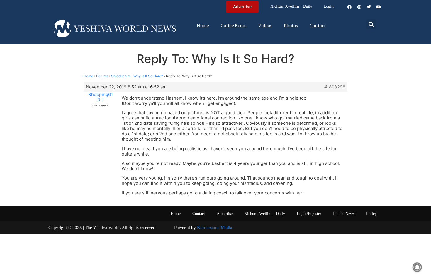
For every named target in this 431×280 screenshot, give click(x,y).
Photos (291, 26)
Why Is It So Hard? (148, 76)
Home (203, 26)
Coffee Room (234, 26)
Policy (371, 213)
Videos (265, 26)
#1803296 (334, 87)
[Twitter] (369, 7)
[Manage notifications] (417, 267)
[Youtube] (378, 7)
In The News (343, 213)
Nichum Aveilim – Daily (291, 7)
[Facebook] (349, 7)
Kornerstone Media (214, 227)
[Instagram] (359, 7)
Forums (102, 76)
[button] (371, 24)
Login (329, 7)
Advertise (225, 213)
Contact (318, 26)
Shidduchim (120, 76)
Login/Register (309, 213)
